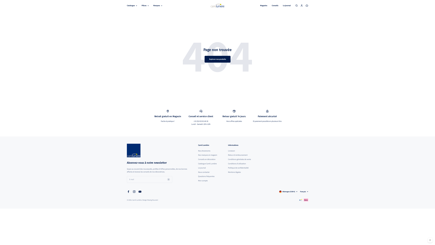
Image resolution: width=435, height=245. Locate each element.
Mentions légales (234, 172)
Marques (156, 5)
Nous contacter (204, 172)
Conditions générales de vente (239, 159)
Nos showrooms (204, 151)
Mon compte (203, 180)
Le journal (287, 5)
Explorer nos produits (217, 59)
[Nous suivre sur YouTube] (139, 191)
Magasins (263, 5)
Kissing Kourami (152, 200)
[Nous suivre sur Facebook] (128, 191)
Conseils (275, 5)
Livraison (231, 151)
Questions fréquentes (206, 176)
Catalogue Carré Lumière (207, 163)
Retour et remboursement (238, 155)
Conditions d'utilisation (237, 163)
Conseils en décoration (206, 159)
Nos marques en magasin (207, 155)
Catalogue (131, 5)
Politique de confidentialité (238, 168)
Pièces (144, 5)
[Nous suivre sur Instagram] (134, 191)
